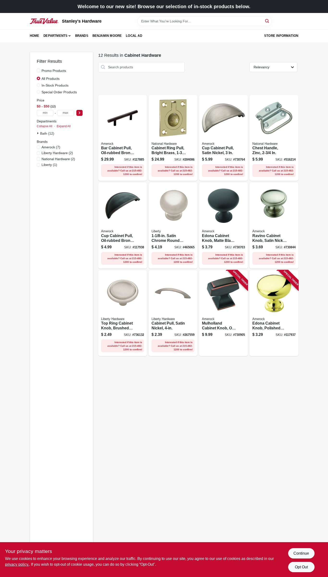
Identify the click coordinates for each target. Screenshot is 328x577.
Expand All (64, 126)
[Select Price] (79, 113)
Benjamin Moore (107, 36)
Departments (55, 36)
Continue (301, 553)
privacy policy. (17, 564)
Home (34, 36)
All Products (51, 78)
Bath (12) (47, 133)
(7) (51, 147)
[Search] (267, 21)
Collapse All (44, 126)
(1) (49, 165)
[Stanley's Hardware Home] (44, 21)
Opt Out (301, 567)
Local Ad (134, 36)
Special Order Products (59, 92)
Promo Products (54, 70)
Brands (81, 36)
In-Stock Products (55, 85)
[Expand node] (38, 133)
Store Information (281, 36)
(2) (57, 153)
